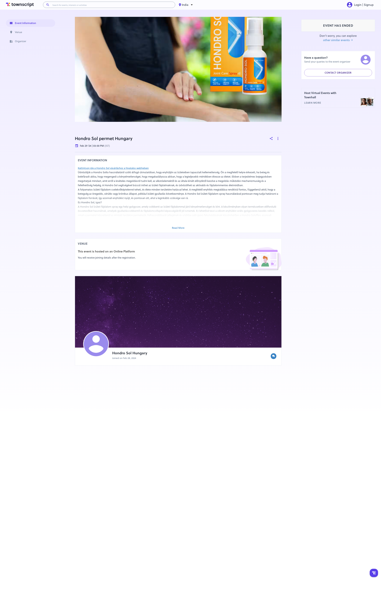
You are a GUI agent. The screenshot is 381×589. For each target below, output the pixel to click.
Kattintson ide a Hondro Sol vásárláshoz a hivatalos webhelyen (113, 168)
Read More (178, 228)
